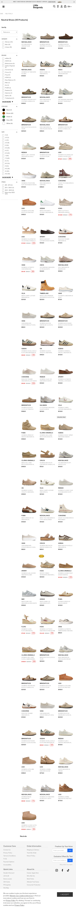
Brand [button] (4, 55)
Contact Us (6, 850)
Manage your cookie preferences (21, 896)
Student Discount (8, 873)
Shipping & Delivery (33, 850)
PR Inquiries (7, 885)
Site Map (6, 888)
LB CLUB (6, 876)
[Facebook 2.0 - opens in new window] (62, 870)
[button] (8, 102)
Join (70, 850)
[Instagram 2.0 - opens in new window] (56, 870)
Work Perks (30, 879)
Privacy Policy (7, 853)
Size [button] (3, 132)
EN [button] (69, 6)
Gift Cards (6, 882)
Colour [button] (4, 106)
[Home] (38, 6)
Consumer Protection (33, 885)
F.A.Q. (5, 859)
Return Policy (31, 856)
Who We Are (31, 876)
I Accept (65, 894)
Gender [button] (4, 39)
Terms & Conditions (9, 856)
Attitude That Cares (33, 882)
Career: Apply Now (33, 873)
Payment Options (8, 862)
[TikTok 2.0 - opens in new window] (68, 870)
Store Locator (7, 879)
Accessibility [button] (7, 865)
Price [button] (4, 182)
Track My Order (31, 853)
